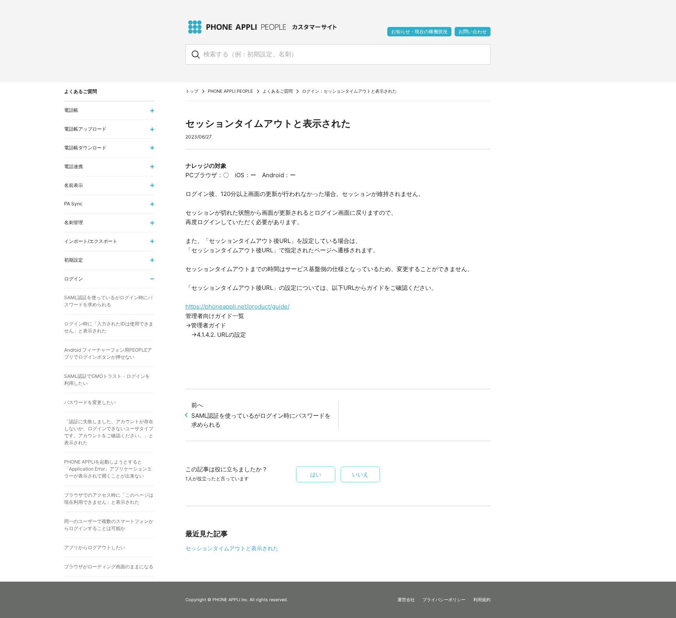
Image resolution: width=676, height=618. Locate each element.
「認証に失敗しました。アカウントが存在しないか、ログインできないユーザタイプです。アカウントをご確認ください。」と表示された (108, 432)
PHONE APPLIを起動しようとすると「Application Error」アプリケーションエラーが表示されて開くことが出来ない (108, 469)
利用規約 (482, 599)
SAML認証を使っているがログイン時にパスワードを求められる (261, 414)
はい (315, 474)
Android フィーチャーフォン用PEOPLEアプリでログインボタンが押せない (108, 353)
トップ (191, 91)
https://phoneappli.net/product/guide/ (237, 306)
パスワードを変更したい (90, 402)
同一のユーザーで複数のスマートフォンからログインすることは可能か (108, 524)
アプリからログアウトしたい (94, 547)
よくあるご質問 (277, 91)
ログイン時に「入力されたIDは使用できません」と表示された (108, 327)
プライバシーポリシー (444, 599)
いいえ (360, 474)
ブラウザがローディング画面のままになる (108, 566)
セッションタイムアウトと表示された (232, 548)
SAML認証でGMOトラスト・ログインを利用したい (107, 379)
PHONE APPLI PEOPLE (230, 91)
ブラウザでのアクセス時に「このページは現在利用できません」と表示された (108, 498)
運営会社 (406, 599)
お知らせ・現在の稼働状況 (419, 31)
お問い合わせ (472, 31)
